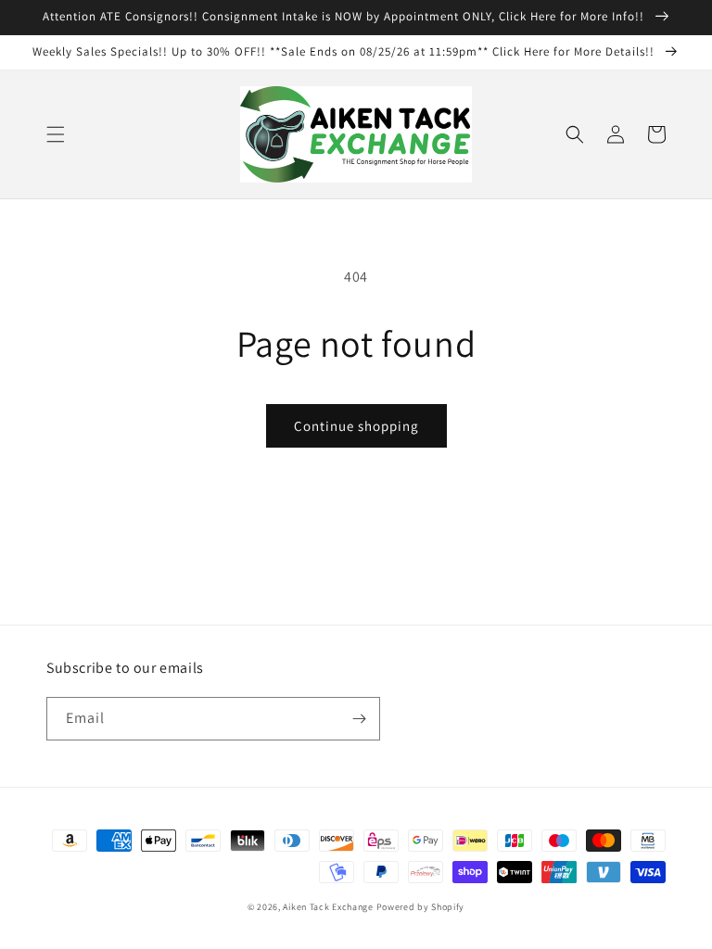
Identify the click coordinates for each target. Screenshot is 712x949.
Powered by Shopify (420, 907)
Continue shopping (356, 426)
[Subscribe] (358, 718)
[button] (55, 134)
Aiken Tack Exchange (328, 907)
